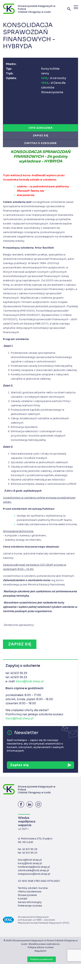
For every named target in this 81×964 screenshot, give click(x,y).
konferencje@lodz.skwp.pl (34, 866)
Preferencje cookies (30, 905)
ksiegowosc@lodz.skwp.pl (34, 873)
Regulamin (40, 950)
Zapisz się (40, 135)
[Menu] (76, 7)
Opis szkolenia (40, 127)
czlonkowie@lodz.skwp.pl (33, 870)
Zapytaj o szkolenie (40, 143)
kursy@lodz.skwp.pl (30, 863)
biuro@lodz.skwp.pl (30, 681)
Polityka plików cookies (40, 947)
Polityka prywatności (41, 959)
